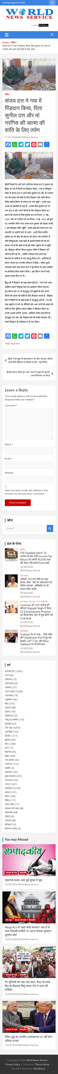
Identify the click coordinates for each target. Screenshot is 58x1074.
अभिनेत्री (9, 683)
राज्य (38, 602)
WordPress (39, 1068)
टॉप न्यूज (32, 602)
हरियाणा (8, 824)
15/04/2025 (11, 994)
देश (6, 743)
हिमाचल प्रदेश (11, 828)
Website (9, 472)
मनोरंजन (8, 764)
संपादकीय (9, 812)
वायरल (7, 792)
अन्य (7, 675)
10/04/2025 (11, 1045)
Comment (11, 405)
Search (50, 528)
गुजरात (8, 707)
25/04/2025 (11, 884)
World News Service (28, 137)
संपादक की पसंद (12, 808)
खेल (6, 703)
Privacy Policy (12, 1064)
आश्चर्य (8, 687)
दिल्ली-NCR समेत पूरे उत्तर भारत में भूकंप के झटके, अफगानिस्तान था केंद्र (28, 374)
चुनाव (7, 711)
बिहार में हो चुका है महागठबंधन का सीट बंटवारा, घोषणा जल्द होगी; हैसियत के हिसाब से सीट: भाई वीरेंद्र (30, 360)
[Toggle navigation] (6, 35)
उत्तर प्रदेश (24, 576)
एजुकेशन (9, 699)
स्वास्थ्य (8, 820)
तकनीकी (8, 731)
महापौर (7, 768)
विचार (7, 796)
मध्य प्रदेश (9, 760)
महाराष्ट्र (9, 772)
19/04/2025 (11, 939)
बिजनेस (22, 549)
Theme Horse (42, 1064)
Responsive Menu (52, 2)
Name (9, 444)
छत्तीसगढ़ (9, 715)
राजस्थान (9, 780)
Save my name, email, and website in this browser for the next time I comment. (26, 492)
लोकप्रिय (44, 602)
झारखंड (8, 723)
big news (15, 343)
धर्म (6, 747)
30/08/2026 (26, 567)
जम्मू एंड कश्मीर (11, 719)
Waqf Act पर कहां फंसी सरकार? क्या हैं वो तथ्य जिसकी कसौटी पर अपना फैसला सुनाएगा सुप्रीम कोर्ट (28, 931)
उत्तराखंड (9, 695)
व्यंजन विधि (9, 804)
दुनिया (7, 739)
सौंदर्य (7, 816)
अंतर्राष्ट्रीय (24, 631)
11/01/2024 (11, 137)
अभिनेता (8, 679)
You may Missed (16, 839)
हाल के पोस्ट (14, 543)
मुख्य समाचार (10, 776)
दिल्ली (7, 735)
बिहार (7, 756)
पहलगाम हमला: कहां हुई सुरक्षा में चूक (23, 880)
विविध (7, 94)
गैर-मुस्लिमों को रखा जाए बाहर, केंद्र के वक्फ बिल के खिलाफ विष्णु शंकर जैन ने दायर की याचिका (27, 986)
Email (8, 458)
